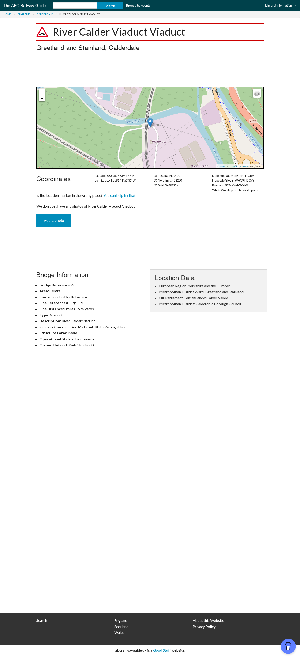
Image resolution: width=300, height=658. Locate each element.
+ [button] (42, 92)
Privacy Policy (204, 626)
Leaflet (221, 166)
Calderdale (45, 14)
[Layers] (257, 93)
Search (41, 620)
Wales (119, 632)
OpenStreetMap (239, 166)
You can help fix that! (120, 195)
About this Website (208, 620)
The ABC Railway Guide (25, 5)
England (24, 14)
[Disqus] (150, 420)
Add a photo (54, 220)
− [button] (42, 98)
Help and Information (278, 5)
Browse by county (138, 5)
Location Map (149, 127)
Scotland (121, 626)
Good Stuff (162, 650)
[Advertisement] (150, 70)
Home (7, 14)
